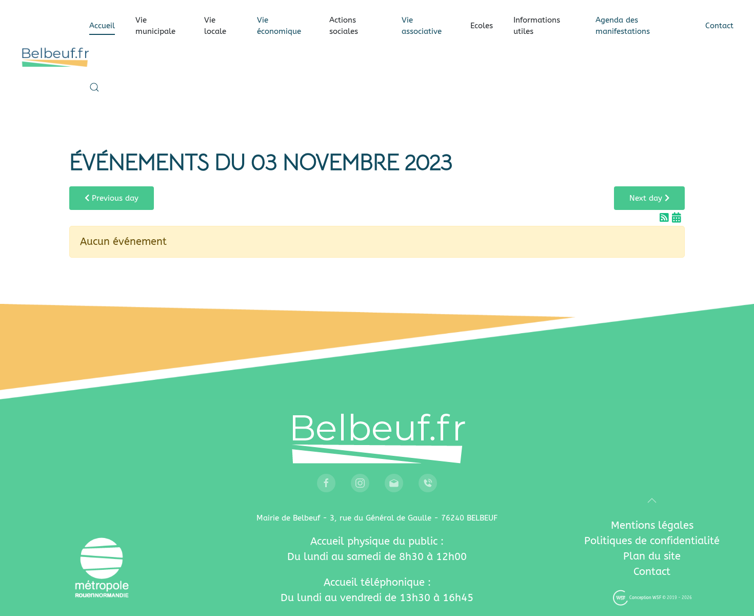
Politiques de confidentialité (652, 541)
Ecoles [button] (481, 25)
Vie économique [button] (279, 25)
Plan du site (652, 556)
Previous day (113, 198)
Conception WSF (644, 597)
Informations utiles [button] (536, 25)
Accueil (102, 25)
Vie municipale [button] (155, 25)
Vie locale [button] (215, 25)
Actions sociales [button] (343, 25)
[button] (94, 87)
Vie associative (422, 25)
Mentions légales (652, 525)
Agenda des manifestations (623, 25)
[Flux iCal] (676, 218)
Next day (647, 198)
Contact (719, 25)
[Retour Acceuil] (55, 56)
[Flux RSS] (666, 218)
